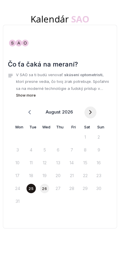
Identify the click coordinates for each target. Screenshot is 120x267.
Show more (26, 95)
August (53, 112)
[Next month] (90, 112)
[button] (60, 85)
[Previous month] (30, 112)
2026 (67, 112)
